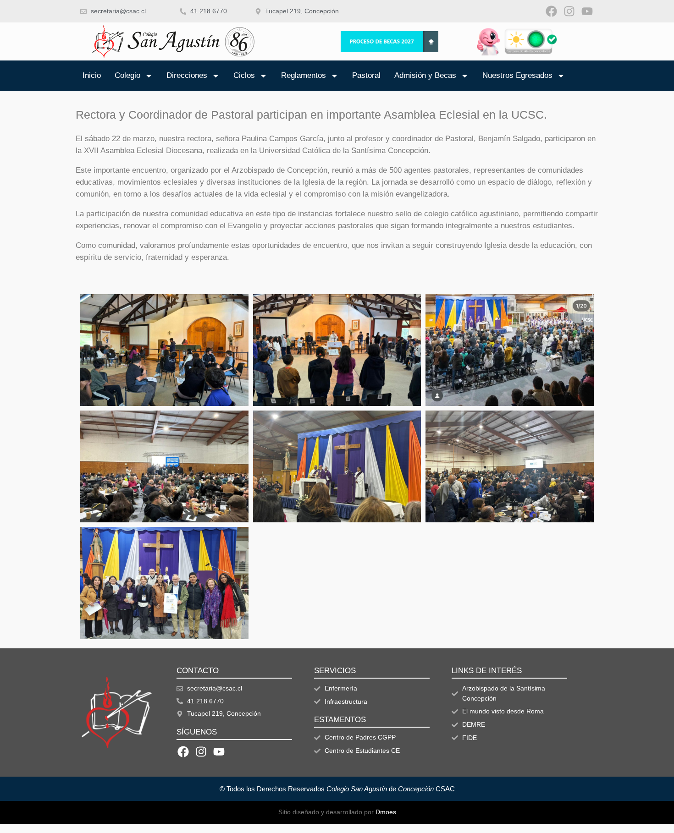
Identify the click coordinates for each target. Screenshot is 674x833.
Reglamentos (303, 75)
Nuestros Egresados (517, 75)
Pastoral (366, 75)
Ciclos (244, 75)
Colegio (127, 75)
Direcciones (186, 75)
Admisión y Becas (425, 75)
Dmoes (386, 812)
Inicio (92, 75)
